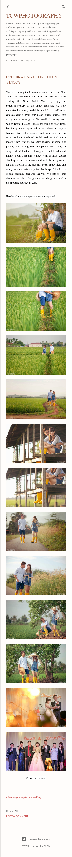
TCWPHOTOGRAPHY (34, 15)
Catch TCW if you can (17, 60)
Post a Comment (17, 816)
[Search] (63, 6)
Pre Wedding (35, 797)
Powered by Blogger (39, 838)
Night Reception (20, 797)
